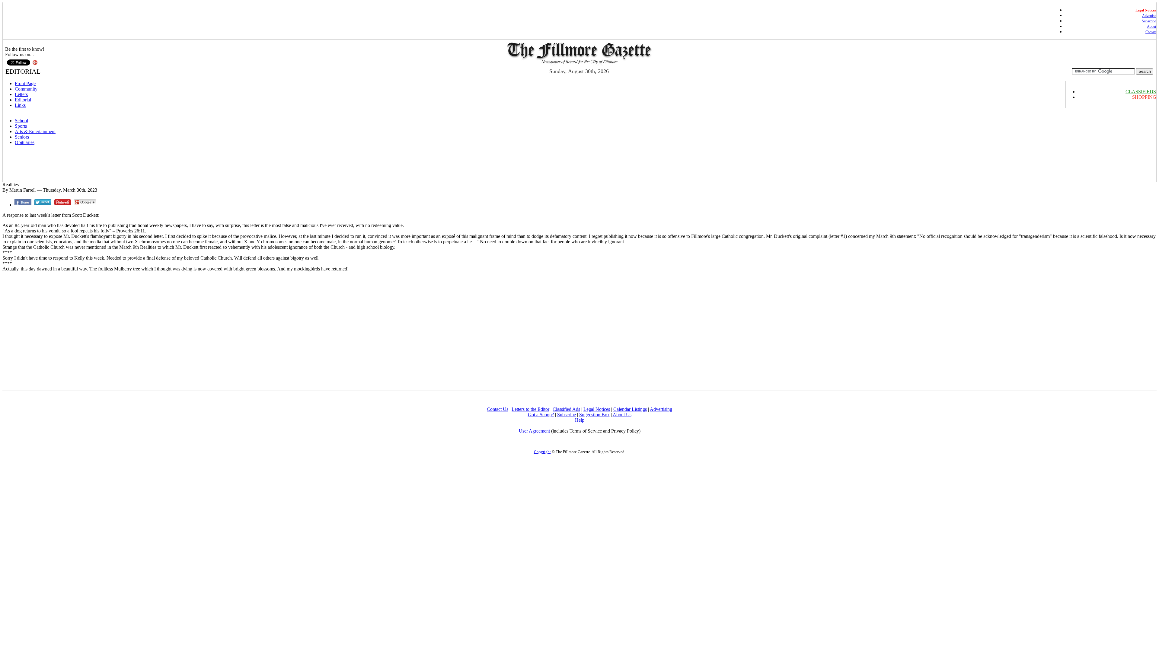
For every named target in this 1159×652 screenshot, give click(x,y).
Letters (21, 94)
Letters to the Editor (530, 409)
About (1151, 26)
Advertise (1149, 16)
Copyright (542, 451)
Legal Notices (596, 409)
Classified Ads (566, 409)
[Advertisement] (113, 166)
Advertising (661, 409)
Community (26, 88)
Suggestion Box (594, 414)
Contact (1150, 32)
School (21, 120)
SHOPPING (1144, 97)
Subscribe (1149, 21)
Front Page (25, 83)
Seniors (22, 136)
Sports (21, 126)
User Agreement (534, 430)
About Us (622, 414)
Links (20, 105)
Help (579, 420)
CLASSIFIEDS (1140, 91)
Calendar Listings (630, 409)
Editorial (23, 99)
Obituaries (24, 142)
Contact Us (497, 409)
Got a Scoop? (541, 414)
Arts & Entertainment (35, 131)
